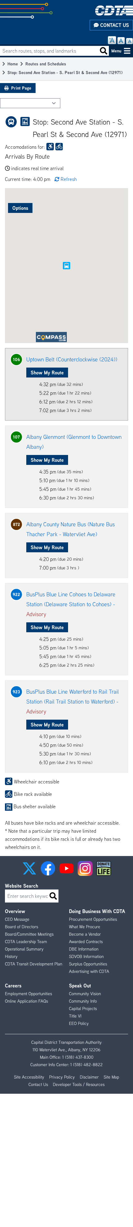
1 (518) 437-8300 (77, 1057)
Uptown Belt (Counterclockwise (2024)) (71, 359)
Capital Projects (83, 1008)
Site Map (111, 1077)
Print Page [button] (21, 88)
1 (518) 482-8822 (86, 1064)
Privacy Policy (62, 1077)
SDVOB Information (86, 956)
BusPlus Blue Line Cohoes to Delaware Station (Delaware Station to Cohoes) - (70, 604)
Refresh (69, 179)
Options (20, 208)
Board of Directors (21, 926)
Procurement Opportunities (93, 919)
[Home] (114, 10)
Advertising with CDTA (89, 971)
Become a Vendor (85, 934)
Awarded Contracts (86, 941)
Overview (15, 911)
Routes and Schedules (45, 64)
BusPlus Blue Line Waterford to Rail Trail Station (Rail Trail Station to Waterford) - (72, 701)
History (11, 956)
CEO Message (17, 919)
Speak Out (80, 985)
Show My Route (47, 372)
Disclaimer (89, 1077)
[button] (29, 868)
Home (12, 64)
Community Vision (85, 993)
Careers (13, 985)
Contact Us (114, 25)
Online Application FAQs (26, 1001)
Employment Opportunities (28, 993)
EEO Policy (79, 1023)
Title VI (75, 1016)
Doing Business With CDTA (97, 911)
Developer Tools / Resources (79, 1084)
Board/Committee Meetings (29, 934)
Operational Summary (24, 949)
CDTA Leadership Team (26, 941)
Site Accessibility (29, 1077)
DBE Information (83, 949)
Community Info (83, 1001)
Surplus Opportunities (88, 964)
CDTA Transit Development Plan (33, 964)
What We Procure (84, 926)
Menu (116, 51)
